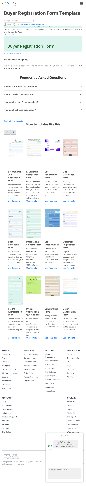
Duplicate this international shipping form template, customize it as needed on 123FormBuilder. (32, 257)
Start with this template (13, 121)
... (16, 24)
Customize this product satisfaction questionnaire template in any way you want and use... (33, 327)
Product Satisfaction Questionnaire (33, 312)
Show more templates (12, 53)
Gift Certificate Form (68, 175)
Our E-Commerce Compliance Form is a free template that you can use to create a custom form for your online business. (33, 190)
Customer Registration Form (69, 245)
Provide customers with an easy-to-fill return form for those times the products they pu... (15, 324)
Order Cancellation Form (69, 312)
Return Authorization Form (15, 312)
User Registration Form (51, 175)
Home (9, 24)
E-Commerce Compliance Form (33, 175)
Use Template (9, 34)
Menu (81, 3)
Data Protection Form (13, 245)
